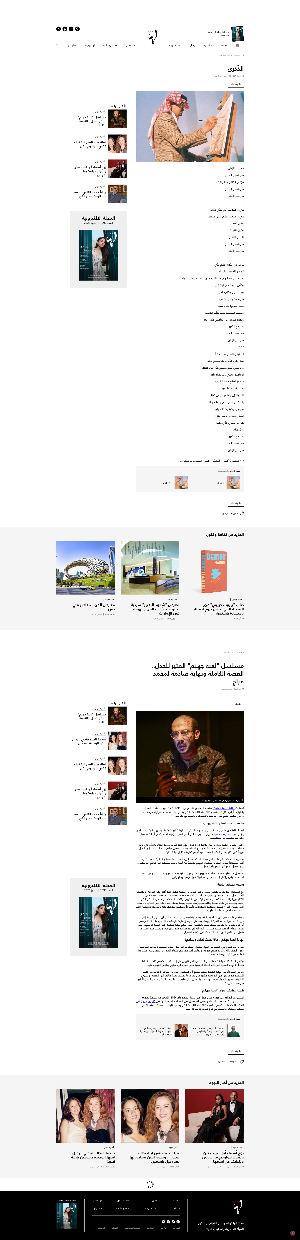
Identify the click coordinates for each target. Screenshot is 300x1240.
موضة (224, 45)
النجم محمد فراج (222, 834)
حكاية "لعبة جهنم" (224, 808)
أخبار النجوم (228, 652)
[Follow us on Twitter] (58, 29)
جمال (192, 45)
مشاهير (208, 45)
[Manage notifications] (292, 1233)
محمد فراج (222, 1061)
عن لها (163, 1228)
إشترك (115, 1228)
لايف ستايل (132, 45)
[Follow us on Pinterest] (77, 28)
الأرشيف (101, 1228)
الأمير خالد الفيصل (230, 513)
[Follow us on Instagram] (71, 29)
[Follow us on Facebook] (168, 1221)
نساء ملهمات (174, 45)
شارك (238, 84)
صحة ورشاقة (110, 45)
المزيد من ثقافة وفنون (225, 534)
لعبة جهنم (234, 1061)
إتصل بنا (150, 1228)
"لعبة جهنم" (148, 1001)
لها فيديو (90, 45)
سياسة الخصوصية (132, 1228)
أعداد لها (176, 1228)
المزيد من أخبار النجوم (226, 1082)
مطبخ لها (72, 45)
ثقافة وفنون (224, 55)
